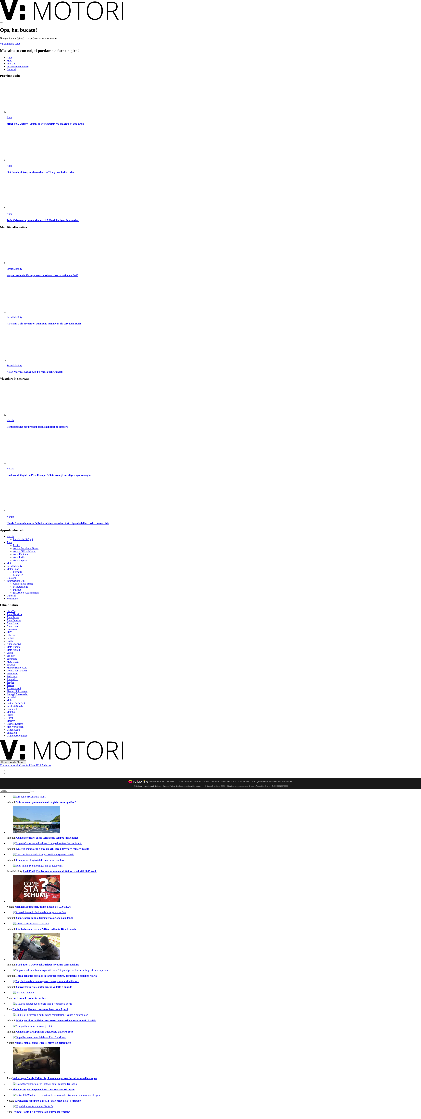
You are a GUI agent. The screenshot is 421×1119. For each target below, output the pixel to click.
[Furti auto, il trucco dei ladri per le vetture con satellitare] (214, 947)
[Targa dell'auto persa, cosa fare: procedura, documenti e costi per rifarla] (214, 970)
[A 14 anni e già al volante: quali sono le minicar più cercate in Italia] (214, 296)
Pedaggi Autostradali (17, 694)
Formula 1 (18, 572)
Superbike (12, 658)
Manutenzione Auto (17, 667)
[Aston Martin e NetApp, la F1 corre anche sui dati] (214, 345)
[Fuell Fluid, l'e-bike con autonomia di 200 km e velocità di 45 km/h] (214, 865)
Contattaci (24, 765)
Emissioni (12, 732)
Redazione (12, 598)
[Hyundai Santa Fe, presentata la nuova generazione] (214, 1106)
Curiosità (11, 69)
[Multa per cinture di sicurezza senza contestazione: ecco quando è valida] (214, 1014)
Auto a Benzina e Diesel (25, 548)
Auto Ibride (19, 557)
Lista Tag (11, 611)
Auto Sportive (14, 644)
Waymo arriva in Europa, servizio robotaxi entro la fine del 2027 (42, 275)
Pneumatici (12, 673)
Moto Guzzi (13, 661)
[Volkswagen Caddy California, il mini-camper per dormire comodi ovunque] (214, 1060)
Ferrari (10, 715)
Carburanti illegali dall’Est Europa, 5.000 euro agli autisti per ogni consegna (49, 475)
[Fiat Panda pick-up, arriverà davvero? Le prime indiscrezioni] (214, 145)
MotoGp (11, 712)
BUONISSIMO (275, 782)
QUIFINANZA (262, 782)
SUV (9, 632)
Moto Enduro (14, 646)
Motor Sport (13, 569)
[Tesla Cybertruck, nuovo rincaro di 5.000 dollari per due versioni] (214, 193)
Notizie (10, 420)
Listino (16, 545)
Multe (10, 700)
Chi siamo (138, 786)
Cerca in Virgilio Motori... (13, 762)
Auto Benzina (14, 620)
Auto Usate (12, 626)
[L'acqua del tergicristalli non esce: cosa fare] (214, 854)
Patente (17, 589)
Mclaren (11, 720)
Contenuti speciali (9, 765)
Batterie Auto (13, 729)
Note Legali (149, 786)
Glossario (11, 577)
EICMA (11, 664)
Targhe (10, 682)
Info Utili (11, 63)
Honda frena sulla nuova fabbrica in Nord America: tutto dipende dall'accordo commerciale (58, 523)
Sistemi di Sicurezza (17, 691)
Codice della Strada (23, 583)
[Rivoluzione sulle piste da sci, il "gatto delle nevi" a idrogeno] (214, 1095)
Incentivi (11, 697)
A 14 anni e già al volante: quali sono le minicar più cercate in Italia (44, 323)
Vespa (10, 652)
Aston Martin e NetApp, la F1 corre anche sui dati (34, 371)
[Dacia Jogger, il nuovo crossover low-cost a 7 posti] (214, 1003)
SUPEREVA (287, 782)
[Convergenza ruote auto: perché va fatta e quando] (214, 981)
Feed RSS (35, 765)
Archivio (46, 765)
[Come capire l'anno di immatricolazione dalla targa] (214, 912)
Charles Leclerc (15, 723)
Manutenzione (20, 586)
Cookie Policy (169, 786)
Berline (10, 638)
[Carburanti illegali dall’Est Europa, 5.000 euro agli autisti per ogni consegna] (214, 448)
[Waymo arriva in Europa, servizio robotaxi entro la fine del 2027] (214, 248)
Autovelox (12, 679)
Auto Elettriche (21, 554)
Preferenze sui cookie (185, 786)
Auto (9, 57)
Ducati (10, 717)
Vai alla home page (10, 43)
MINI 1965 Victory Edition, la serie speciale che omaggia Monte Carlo (45, 123)
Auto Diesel (13, 623)
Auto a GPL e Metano (24, 551)
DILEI (242, 782)
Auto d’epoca (20, 560)
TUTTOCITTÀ (233, 782)
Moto (9, 60)
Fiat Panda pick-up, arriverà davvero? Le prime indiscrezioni (41, 172)
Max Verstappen (15, 726)
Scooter (10, 655)
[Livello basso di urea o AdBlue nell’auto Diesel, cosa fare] (214, 923)
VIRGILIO (161, 782)
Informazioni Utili (16, 580)
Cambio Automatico (17, 735)
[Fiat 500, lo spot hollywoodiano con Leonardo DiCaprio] (214, 1084)
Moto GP (18, 574)
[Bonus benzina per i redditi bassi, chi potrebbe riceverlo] (214, 400)
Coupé (10, 641)
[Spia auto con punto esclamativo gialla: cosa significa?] (214, 796)
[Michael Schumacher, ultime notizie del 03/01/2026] (214, 889)
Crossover (12, 629)
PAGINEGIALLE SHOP (190, 782)
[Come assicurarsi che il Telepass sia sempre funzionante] (214, 820)
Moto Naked (13, 649)
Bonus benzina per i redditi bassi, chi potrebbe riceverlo (38, 426)
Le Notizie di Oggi (23, 539)
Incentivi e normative (17, 66)
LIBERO (152, 782)
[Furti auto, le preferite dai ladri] (214, 992)
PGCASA (206, 782)
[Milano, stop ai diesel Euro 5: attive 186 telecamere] (214, 1037)
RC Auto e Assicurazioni (26, 592)
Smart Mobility (14, 268)
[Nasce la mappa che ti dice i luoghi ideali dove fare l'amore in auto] (214, 843)
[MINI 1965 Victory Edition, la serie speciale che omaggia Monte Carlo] (214, 97)
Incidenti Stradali (15, 706)
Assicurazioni (14, 688)
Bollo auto (12, 676)
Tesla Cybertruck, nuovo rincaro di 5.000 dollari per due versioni (43, 220)
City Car (11, 635)
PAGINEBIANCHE (218, 782)
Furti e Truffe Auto (16, 703)
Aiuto (198, 786)
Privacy (158, 786)
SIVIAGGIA (250, 782)
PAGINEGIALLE (173, 782)
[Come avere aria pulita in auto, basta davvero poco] (214, 1026)
